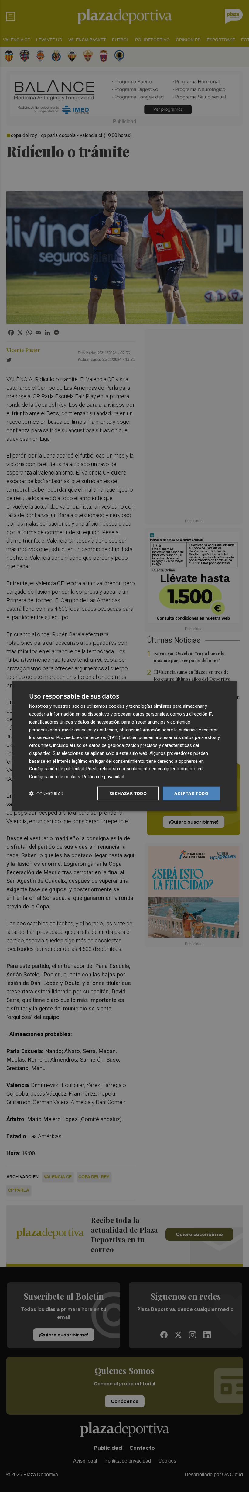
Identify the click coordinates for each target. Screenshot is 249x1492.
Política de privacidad (103, 776)
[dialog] (124, 746)
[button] (46, 793)
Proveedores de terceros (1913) (88, 737)
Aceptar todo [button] (191, 793)
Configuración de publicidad (56, 769)
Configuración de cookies (54, 776)
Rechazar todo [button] (128, 793)
